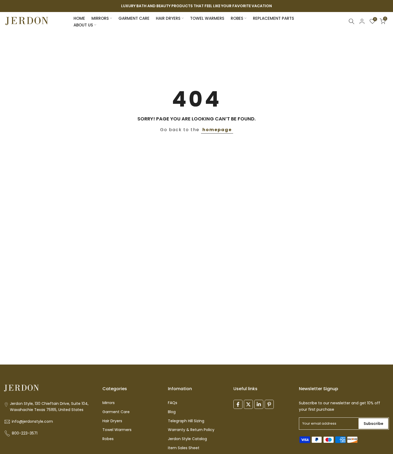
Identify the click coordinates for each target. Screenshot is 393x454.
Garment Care (116, 411)
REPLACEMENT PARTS (273, 18)
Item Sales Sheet (183, 448)
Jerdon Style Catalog (187, 438)
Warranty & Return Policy (191, 429)
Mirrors (108, 402)
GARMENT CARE (133, 18)
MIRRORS (100, 18)
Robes (108, 438)
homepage (217, 130)
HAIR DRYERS (168, 18)
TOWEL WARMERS (207, 18)
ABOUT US (83, 25)
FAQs (172, 402)
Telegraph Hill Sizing (186, 421)
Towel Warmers (117, 429)
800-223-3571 (24, 433)
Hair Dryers (112, 421)
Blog (172, 411)
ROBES (237, 18)
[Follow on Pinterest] (269, 404)
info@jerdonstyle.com (32, 421)
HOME (79, 18)
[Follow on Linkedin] (258, 404)
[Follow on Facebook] (237, 404)
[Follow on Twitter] (248, 404)
